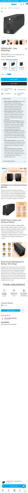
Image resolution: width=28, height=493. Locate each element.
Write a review (10, 310)
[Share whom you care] (26, 49)
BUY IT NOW (14, 83)
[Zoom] (2, 11)
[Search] (21, 4)
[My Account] (23, 4)
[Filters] (22, 310)
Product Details (6, 98)
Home (2, 7)
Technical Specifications (9, 161)
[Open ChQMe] (24, 486)
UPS (5, 7)
